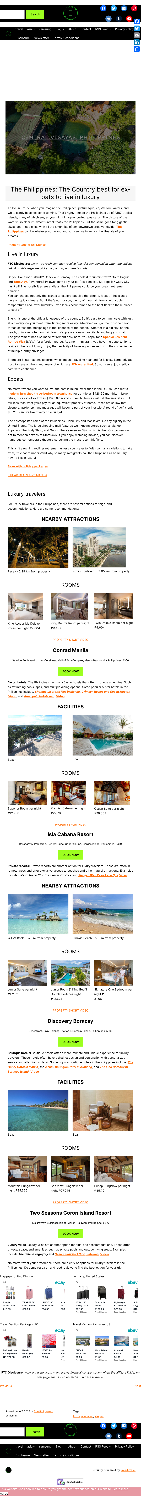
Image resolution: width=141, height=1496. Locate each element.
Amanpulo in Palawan (39, 696)
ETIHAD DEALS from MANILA (27, 475)
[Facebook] (136, 21)
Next (137, 1386)
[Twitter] (136, 28)
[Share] (136, 49)
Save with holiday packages (28, 466)
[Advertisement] (70, 77)
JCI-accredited (82, 364)
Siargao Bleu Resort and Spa (98, 875)
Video (60, 696)
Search (4, 7)
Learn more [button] (120, 1489)
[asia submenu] (34, 29)
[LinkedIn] (136, 42)
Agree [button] (4, 1493)
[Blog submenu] (63, 29)
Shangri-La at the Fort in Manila (57, 691)
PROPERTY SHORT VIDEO (70, 639)
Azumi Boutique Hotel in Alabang (68, 1067)
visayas (99, 1416)
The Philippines (43, 1411)
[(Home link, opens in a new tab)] (70, 13)
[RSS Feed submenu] (110, 29)
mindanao (87, 1416)
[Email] (136, 35)
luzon (76, 1416)
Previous (6, 1386)
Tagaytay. (21, 281)
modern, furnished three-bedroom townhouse (40, 393)
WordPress (128, 1470)
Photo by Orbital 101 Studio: (27, 245)
